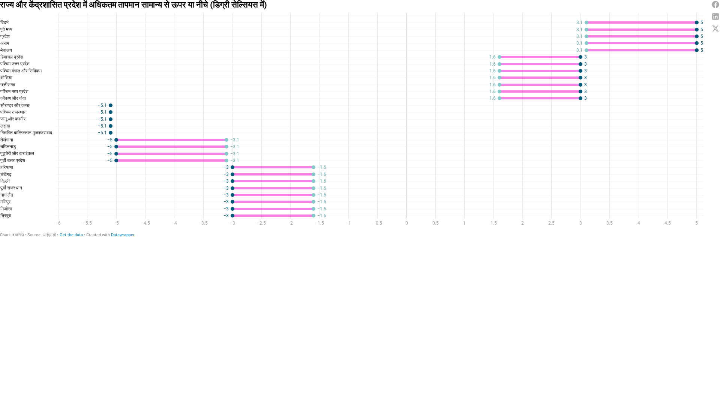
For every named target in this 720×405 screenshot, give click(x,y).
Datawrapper (123, 234)
